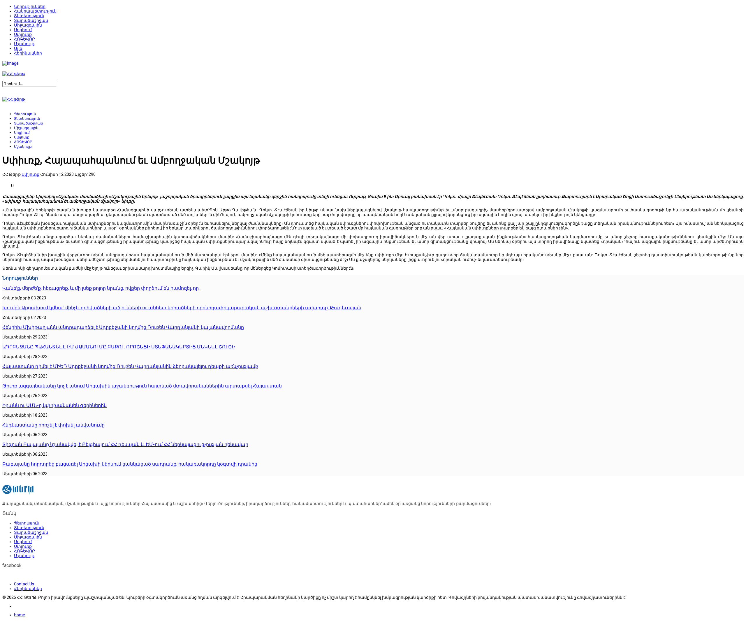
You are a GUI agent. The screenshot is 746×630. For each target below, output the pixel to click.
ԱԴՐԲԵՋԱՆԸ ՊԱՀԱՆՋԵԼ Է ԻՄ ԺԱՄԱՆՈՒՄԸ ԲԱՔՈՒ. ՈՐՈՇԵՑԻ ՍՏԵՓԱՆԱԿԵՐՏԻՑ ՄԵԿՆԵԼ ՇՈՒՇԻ (118, 347)
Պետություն (25, 114)
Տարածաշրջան (31, 20)
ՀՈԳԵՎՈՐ (24, 39)
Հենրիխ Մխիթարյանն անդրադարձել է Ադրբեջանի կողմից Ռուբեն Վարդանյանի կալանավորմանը (123, 327)
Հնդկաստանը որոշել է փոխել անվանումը (53, 425)
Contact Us (24, 584)
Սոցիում (23, 29)
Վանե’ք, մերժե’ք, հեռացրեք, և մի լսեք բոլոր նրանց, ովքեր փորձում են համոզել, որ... (101, 288)
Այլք (18, 48)
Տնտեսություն (29, 15)
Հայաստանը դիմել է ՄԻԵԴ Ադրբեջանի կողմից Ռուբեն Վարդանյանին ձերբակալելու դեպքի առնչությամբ (130, 366)
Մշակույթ (24, 43)
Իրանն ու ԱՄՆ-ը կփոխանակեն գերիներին (54, 405)
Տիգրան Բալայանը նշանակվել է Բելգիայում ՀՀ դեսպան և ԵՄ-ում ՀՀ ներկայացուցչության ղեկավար (125, 444)
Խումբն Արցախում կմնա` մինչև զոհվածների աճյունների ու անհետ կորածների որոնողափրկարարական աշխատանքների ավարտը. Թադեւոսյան (181, 307)
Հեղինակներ (28, 53)
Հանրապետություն (35, 11)
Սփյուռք (23, 34)
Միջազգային (28, 25)
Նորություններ (29, 6)
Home (19, 615)
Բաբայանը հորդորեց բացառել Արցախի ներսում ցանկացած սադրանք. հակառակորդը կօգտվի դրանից (129, 464)
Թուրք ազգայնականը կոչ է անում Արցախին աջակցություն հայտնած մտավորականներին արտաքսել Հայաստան (142, 386)
